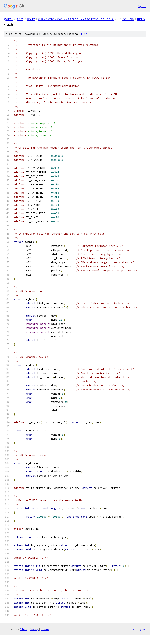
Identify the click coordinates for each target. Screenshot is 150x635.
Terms (45, 629)
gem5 (8, 19)
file (84, 34)
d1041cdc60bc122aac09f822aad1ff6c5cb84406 (76, 19)
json (143, 629)
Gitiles (23, 629)
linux (31, 19)
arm (20, 19)
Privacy (34, 629)
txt (133, 629)
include (128, 19)
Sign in (142, 6)
